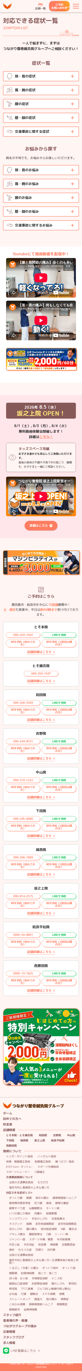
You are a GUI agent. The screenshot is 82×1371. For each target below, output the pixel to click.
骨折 (11, 1249)
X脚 (63, 1229)
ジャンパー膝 (17, 1239)
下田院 (10, 1140)
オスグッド (16, 1223)
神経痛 (54, 1244)
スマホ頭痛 (48, 1294)
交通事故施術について (19, 1177)
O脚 (48, 1234)
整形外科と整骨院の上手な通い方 (29, 1187)
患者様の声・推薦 (15, 1320)
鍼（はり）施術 (64, 1161)
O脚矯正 (40, 1172)
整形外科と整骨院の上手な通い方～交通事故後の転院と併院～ (44, 1261)
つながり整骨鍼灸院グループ (7, 6)
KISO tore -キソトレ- (19, 1166)
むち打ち (43, 1182)
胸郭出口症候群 (18, 1283)
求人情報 (9, 1342)
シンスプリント (18, 1218)
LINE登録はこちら (23, 1351)
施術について (12, 1151)
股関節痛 (51, 1213)
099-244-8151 (23, 741)
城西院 (24, 1140)
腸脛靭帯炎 (35, 1234)
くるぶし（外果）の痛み (24, 1268)
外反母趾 (29, 1244)
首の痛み (51, 1299)
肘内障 (51, 1249)
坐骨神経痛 (30, 1309)
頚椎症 (65, 1299)
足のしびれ (16, 1229)
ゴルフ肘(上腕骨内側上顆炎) (54, 1288)
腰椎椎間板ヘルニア (65, 1198)
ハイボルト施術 (46, 1156)
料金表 (7, 1124)
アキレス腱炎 (17, 1234)
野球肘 (73, 1283)
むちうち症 (25, 1249)
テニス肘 (56, 1278)
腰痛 (29, 1198)
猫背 (48, 1203)
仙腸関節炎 (35, 1208)
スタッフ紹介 (12, 1315)
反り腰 (38, 1203)
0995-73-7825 (23, 973)
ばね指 (13, 1294)
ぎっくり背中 (50, 1268)
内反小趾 (14, 1244)
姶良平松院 (57, 1140)
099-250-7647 (23, 635)
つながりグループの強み (20, 1326)
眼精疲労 (14, 1309)
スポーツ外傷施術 (48, 1166)
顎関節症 (62, 1304)
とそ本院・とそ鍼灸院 (19, 1135)
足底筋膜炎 (58, 1218)
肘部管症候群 (40, 1283)
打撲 (23, 1294)
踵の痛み (31, 1229)
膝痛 (29, 1223)
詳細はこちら (39, 525)
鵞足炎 (73, 1229)
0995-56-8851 (23, 935)
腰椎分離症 (62, 1203)
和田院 (43, 1135)
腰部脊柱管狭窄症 (20, 1203)
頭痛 (61, 1294)
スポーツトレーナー (18, 1172)
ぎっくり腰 (16, 1198)
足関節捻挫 (68, 1244)
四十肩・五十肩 (18, 1278)
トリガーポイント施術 (19, 1156)
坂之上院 (39, 1140)
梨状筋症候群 (49, 1229)
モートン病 (52, 1208)
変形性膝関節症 (44, 1223)
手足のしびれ (40, 1218)
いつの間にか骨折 (20, 1213)
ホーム (7, 1113)
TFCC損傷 (27, 1288)
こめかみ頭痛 (17, 1304)
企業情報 (9, 1331)
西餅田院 (11, 1145)
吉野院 (57, 1135)
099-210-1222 (23, 780)
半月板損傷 (63, 1239)
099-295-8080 (23, 819)
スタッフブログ (13, 1337)
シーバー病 (61, 1234)
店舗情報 (9, 1130)
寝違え (38, 1299)
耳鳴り (39, 1249)
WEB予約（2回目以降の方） (59, 643)
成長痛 (42, 1244)
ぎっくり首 (69, 1268)
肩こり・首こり (47, 1273)
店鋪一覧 (40, 8)
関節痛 (13, 1273)
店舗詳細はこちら (39, 652)
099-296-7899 (23, 857)
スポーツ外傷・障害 (41, 1239)
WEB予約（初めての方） (23, 643)
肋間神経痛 (27, 1273)
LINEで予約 (59, 635)
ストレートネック (20, 1299)
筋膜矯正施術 (43, 1161)
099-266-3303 (23, 703)
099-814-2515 (23, 896)
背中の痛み (42, 1198)
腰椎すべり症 (17, 1208)
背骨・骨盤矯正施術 (18, 1161)
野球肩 (13, 1288)
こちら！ (46, 436)
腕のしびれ (58, 1283)
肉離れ (38, 1213)
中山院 (71, 1135)
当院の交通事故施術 (21, 1182)
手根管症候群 (40, 1278)
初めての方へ (12, 1118)
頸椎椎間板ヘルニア (41, 1304)
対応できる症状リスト (19, 1192)
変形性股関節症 (67, 1223)
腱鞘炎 (34, 1294)
